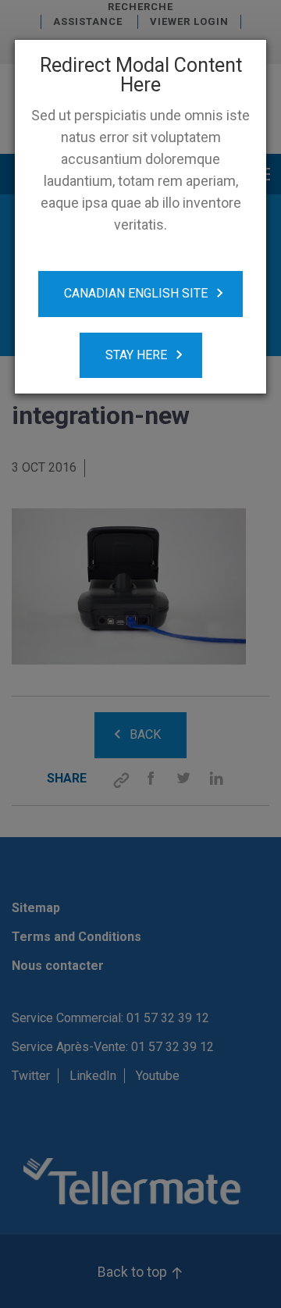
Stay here (136, 354)
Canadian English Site (136, 293)
